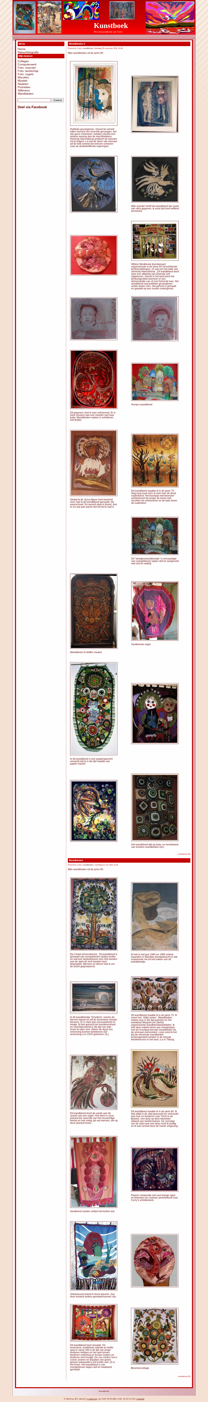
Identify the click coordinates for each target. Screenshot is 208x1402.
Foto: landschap (28, 70)
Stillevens (24, 90)
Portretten (24, 87)
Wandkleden (26, 93)
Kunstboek (111, 26)
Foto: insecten (27, 67)
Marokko (23, 77)
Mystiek (22, 80)
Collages (23, 61)
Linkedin (140, 1399)
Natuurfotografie (28, 52)
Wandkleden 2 (77, 43)
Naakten (23, 83)
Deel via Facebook (32, 107)
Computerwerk (27, 64)
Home (21, 49)
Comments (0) (184, 854)
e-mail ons (92, 1399)
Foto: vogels (26, 74)
